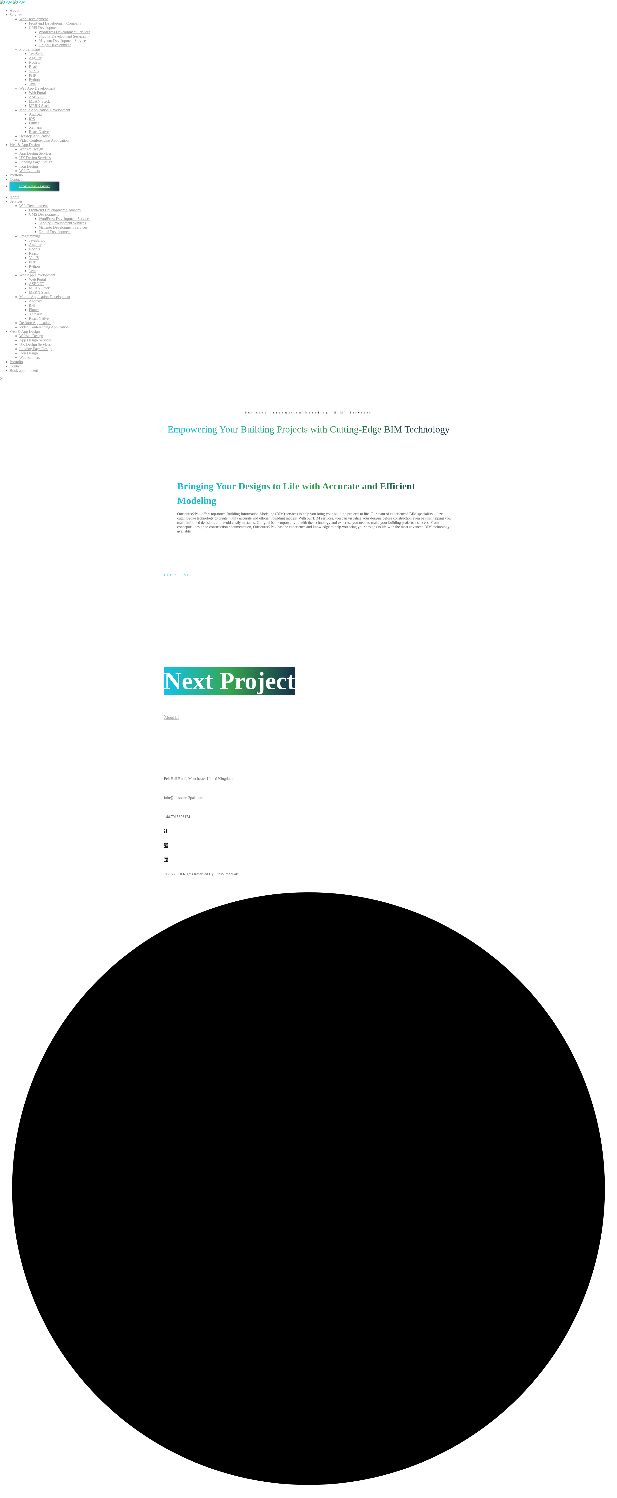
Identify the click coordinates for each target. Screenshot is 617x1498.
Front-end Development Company (55, 23)
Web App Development (37, 88)
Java (32, 84)
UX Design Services (35, 158)
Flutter (34, 123)
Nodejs (34, 62)
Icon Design (28, 166)
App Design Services (35, 153)
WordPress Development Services (64, 32)
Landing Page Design (35, 162)
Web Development (33, 19)
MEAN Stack (39, 101)
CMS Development (44, 28)
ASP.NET (36, 97)
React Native (39, 132)
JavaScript (37, 54)
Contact (15, 179)
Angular (35, 58)
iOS (32, 119)
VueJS (34, 71)
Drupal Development (55, 45)
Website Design (31, 149)
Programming (29, 49)
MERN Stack (39, 106)
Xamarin (35, 127)
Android (35, 114)
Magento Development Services (63, 41)
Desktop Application (35, 136)
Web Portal (37, 93)
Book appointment (34, 186)
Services (16, 15)
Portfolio (16, 175)
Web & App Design (25, 145)
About (14, 10)
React (33, 67)
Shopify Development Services (62, 36)
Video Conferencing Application (44, 140)
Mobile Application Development (44, 110)
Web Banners (29, 171)
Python (34, 80)
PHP (32, 75)
